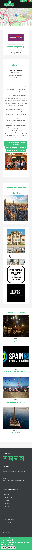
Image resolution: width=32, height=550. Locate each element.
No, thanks (11, 547)
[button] (16, 15)
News (5, 510)
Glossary (6, 516)
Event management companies (16, 147)
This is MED (16, 433)
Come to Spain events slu (16, 341)
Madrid (16, 192)
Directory (6, 507)
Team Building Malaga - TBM (16, 402)
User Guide (7, 513)
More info (10, 544)
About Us (6, 494)
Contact (6, 500)
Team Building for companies (15, 150)
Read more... (6, 483)
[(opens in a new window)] (16, 246)
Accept (4, 547)
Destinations (7, 503)
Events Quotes (8, 497)
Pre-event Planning (9, 519)
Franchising (7, 522)
